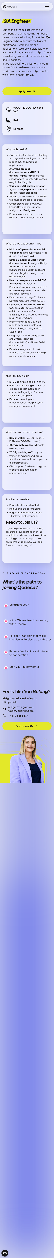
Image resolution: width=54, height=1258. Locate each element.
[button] (47, 6)
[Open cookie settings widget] (4, 1253)
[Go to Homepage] (10, 6)
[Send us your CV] (27, 726)
